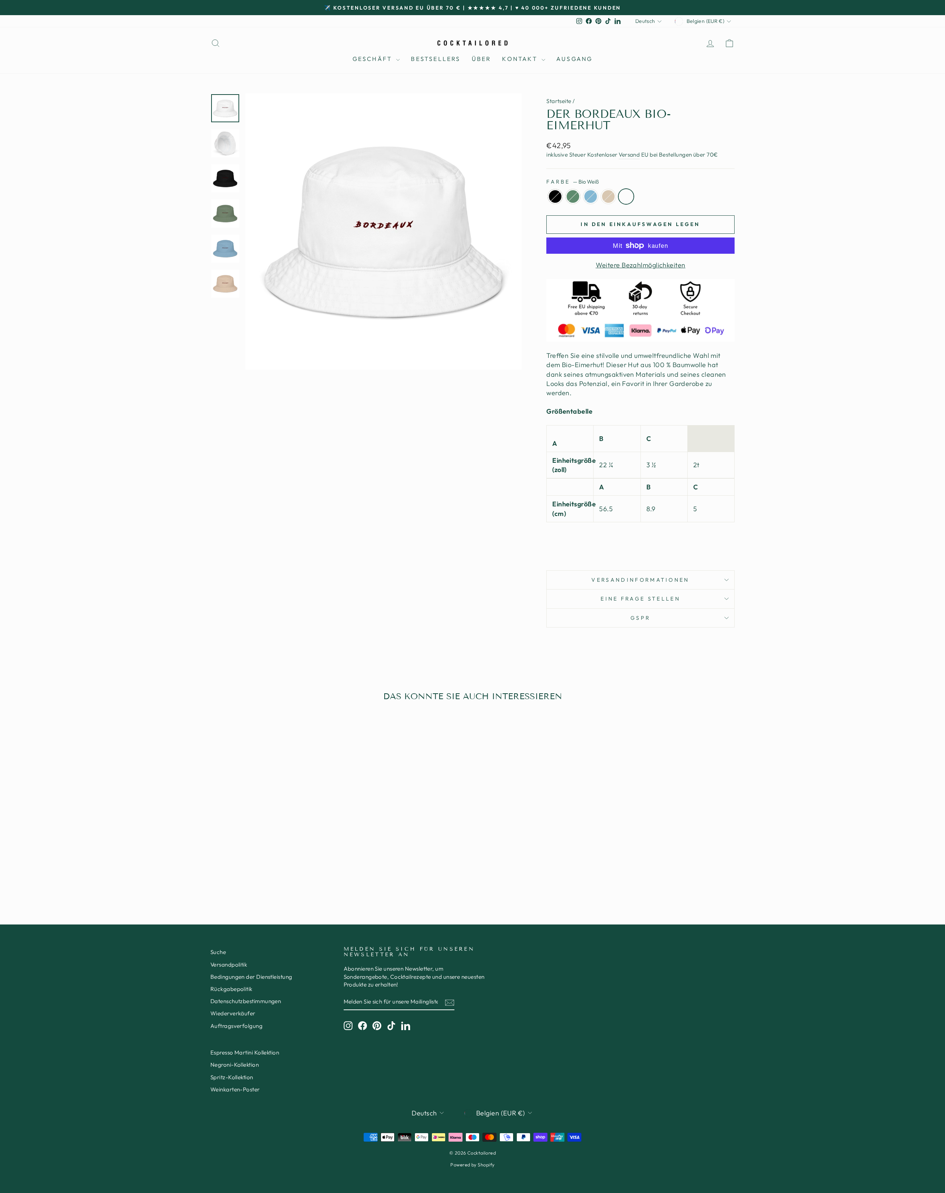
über (481, 58)
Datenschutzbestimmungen (245, 1001)
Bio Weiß (626, 196)
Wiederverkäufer (232, 1013)
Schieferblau (590, 196)
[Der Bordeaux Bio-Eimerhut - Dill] (263, 871)
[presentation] (640, 541)
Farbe (572, 181)
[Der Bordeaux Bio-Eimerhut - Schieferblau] (272, 871)
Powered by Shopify (472, 1165)
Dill (573, 196)
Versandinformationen (640, 580)
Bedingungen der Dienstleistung (251, 976)
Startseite (558, 101)
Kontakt (521, 58)
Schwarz (555, 196)
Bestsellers (435, 58)
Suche (218, 952)
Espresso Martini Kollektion (244, 1052)
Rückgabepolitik (231, 988)
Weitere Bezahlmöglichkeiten (640, 265)
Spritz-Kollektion (231, 1077)
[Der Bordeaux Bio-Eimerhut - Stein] (282, 871)
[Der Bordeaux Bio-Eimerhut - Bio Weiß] (292, 871)
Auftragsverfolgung (236, 1025)
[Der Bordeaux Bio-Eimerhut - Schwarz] (253, 871)
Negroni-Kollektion (234, 1064)
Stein (608, 196)
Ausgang (574, 58)
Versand (629, 154)
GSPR (640, 618)
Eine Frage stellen (640, 598)
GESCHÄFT (374, 58)
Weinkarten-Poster (235, 1089)
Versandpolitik (228, 964)
